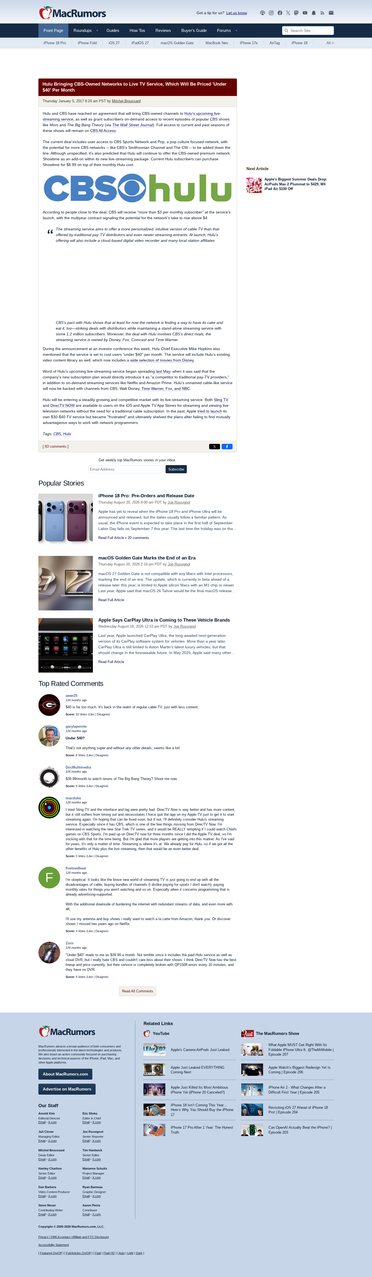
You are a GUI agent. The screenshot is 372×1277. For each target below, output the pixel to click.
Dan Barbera (47, 1187)
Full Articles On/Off (78, 1253)
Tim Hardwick (92, 1150)
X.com (52, 1122)
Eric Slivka (90, 1113)
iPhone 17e (249, 43)
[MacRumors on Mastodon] (296, 13)
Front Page (53, 30)
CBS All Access (103, 130)
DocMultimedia (78, 767)
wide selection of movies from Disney (162, 360)
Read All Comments (137, 991)
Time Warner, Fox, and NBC (166, 388)
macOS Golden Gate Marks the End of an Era (147, 558)
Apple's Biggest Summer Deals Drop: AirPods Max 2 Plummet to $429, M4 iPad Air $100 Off (295, 184)
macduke (73, 798)
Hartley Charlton (50, 1168)
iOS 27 (114, 43)
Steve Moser (47, 1205)
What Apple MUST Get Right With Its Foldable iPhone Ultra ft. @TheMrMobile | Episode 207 (301, 1049)
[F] (49, 887)
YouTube (161, 1033)
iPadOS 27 (140, 43)
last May (163, 371)
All (330, 43)
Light (130, 1253)
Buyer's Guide (194, 30)
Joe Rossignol (179, 502)
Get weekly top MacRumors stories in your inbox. (137, 460)
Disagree (103, 714)
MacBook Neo (217, 43)
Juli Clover (46, 1131)
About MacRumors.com (65, 1074)
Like (91, 714)
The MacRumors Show (277, 1033)
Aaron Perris (91, 1205)
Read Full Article (111, 538)
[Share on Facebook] (227, 446)
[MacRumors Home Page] (72, 13)
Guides (112, 30)
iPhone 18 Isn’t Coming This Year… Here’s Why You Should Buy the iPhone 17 (202, 1110)
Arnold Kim (46, 1113)
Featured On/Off (51, 1253)
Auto (122, 1253)
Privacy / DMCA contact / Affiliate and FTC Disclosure (73, 1237)
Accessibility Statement (53, 1244)
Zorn (70, 943)
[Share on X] (214, 446)
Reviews (163, 30)
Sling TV (221, 399)
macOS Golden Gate (177, 43)
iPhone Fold (87, 43)
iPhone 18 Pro (55, 43)
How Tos (137, 30)
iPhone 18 (299, 43)
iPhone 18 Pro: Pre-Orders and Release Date (146, 495)
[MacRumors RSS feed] (322, 13)
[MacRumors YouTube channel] (305, 13)
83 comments (55, 446)
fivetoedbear (76, 868)
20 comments (138, 538)
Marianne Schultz (95, 1168)
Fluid (98, 1253)
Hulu (67, 434)
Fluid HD (109, 1253)
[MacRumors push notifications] (313, 13)
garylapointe (76, 726)
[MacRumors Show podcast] (262, 13)
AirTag (275, 43)
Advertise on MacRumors (67, 1089)
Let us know (236, 13)
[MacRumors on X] (288, 13)
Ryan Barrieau (93, 1187)
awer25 (71, 696)
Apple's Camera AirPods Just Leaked (200, 1050)
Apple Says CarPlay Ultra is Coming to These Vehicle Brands (164, 620)
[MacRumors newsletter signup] (331, 13)
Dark (139, 1253)
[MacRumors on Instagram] (271, 13)
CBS (57, 434)
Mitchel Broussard (126, 101)
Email (41, 1122)
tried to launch (209, 411)
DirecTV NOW (62, 405)
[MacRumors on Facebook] (280, 13)
